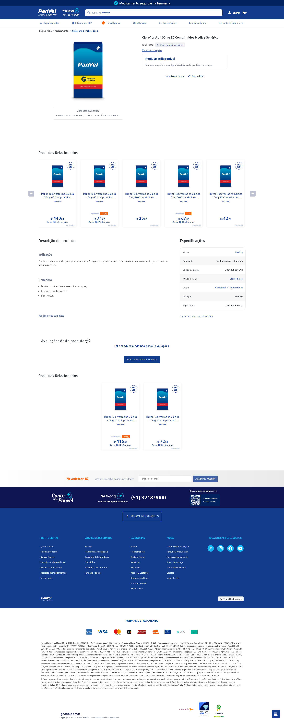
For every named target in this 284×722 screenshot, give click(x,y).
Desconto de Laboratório (231, 22)
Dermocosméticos (139, 578)
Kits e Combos (139, 22)
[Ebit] (204, 709)
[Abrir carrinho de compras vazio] (245, 12)
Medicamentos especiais (96, 551)
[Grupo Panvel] (70, 713)
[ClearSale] (186, 709)
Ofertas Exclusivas (168, 22)
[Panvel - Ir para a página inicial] (47, 12)
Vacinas (88, 546)
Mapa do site (173, 578)
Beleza (133, 546)
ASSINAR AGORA (205, 479)
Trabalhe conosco (49, 551)
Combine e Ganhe (197, 22)
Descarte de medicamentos (53, 572)
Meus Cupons (113, 22)
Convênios (90, 562)
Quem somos (46, 546)
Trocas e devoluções (176, 567)
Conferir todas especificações (196, 316)
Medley (239, 252)
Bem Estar (135, 562)
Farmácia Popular (93, 572)
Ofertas (170, 572)
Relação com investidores (52, 562)
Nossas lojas (46, 578)
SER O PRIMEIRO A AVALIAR (142, 359)
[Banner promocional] (142, 3)
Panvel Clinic (136, 588)
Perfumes (135, 567)
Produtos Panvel (138, 583)
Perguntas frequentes (177, 551)
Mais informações (152, 50)
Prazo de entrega (175, 562)
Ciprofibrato (236, 278)
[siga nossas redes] (210, 548)
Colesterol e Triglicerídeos (85, 30)
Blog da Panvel (47, 556)
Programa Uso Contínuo (96, 567)
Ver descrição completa (51, 315)
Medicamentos (62, 30)
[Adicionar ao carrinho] (70, 166)
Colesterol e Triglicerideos (229, 287)
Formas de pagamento (177, 556)
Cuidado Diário (137, 556)
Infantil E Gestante (139, 572)
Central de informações (178, 546)
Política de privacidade (51, 567)
